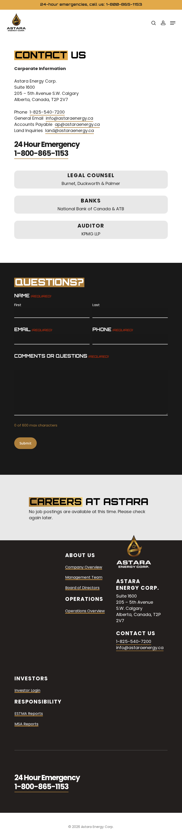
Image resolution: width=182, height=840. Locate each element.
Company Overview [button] (83, 567)
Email (33, 329)
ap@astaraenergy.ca (77, 124)
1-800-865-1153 (41, 153)
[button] (172, 23)
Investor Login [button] (27, 690)
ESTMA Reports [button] (28, 714)
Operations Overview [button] (85, 611)
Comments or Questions (61, 356)
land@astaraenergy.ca (69, 130)
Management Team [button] (83, 577)
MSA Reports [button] (26, 724)
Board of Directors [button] (82, 588)
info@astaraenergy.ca (69, 118)
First (17, 304)
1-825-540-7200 (47, 112)
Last (96, 304)
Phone (112, 329)
